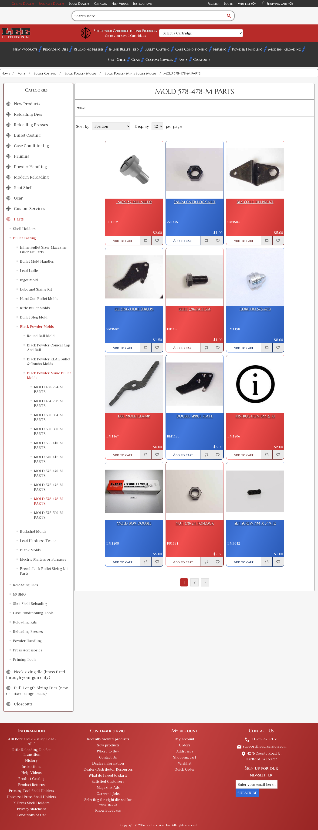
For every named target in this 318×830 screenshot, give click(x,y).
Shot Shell (116, 59)
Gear (135, 59)
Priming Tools (24, 659)
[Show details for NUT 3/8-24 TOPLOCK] (194, 491)
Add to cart (122, 240)
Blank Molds (30, 550)
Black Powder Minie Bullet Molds (49, 375)
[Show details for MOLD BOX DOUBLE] (134, 491)
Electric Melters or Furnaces (43, 559)
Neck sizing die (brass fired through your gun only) (35, 674)
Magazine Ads (108, 787)
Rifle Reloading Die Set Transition (31, 752)
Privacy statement (31, 808)
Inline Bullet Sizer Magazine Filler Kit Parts (43, 249)
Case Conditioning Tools (33, 612)
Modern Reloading (284, 49)
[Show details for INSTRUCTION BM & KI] (255, 384)
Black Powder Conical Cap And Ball (48, 347)
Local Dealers (79, 3)
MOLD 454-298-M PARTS (48, 403)
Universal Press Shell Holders (31, 796)
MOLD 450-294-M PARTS (48, 389)
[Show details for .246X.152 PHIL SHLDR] (134, 170)
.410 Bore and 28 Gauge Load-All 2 (31, 741)
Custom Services (159, 59)
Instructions (142, 3)
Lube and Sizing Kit (36, 289)
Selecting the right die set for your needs (108, 801)
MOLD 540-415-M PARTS (48, 459)
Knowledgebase (108, 810)
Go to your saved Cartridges (125, 35)
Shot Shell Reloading (30, 603)
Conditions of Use (31, 815)
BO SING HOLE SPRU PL (134, 309)
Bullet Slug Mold (33, 317)
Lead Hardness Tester (38, 540)
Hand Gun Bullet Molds (39, 298)
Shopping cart (184, 757)
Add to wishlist (157, 240)
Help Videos (120, 3)
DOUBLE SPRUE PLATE (194, 416)
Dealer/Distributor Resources (108, 769)
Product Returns (31, 784)
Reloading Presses (88, 49)
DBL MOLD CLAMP (134, 416)
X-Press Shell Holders (31, 802)
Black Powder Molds (37, 326)
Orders (184, 745)
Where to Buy (108, 751)
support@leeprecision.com (261, 746)
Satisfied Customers (108, 781)
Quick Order (185, 769)
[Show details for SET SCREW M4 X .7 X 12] (255, 491)
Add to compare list (145, 240)
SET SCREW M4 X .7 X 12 (255, 523)
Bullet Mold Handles (37, 261)
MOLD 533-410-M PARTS (48, 445)
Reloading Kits (25, 622)
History (31, 760)
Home (5, 73)
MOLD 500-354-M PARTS (48, 417)
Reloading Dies (55, 49)
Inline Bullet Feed (124, 49)
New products (108, 745)
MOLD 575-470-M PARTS (48, 473)
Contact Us (108, 757)
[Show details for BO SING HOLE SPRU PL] (134, 277)
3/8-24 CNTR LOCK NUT (195, 202)
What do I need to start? (108, 775)
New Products (25, 49)
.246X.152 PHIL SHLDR (134, 202)
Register (213, 3)
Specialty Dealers (51, 3)
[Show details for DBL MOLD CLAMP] (134, 384)
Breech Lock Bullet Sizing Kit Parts (44, 571)
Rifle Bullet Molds (35, 307)
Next (205, 582)
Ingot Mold (29, 280)
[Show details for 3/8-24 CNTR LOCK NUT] (194, 170)
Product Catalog (31, 778)
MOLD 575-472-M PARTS (48, 487)
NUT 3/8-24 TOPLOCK (195, 523)
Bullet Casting (157, 49)
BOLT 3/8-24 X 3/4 (194, 309)
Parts (183, 59)
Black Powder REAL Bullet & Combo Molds (48, 361)
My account (184, 739)
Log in (228, 3)
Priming (219, 49)
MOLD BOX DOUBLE (134, 523)
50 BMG (19, 594)
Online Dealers (23, 3)
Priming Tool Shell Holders (31, 790)
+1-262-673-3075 (261, 739)
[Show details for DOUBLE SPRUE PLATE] (194, 384)
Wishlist (184, 763)
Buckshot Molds (33, 531)
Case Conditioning (191, 49)
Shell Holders (24, 228)
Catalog (100, 3)
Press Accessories (27, 650)
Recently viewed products (108, 739)
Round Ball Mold (41, 335)
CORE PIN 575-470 (255, 309)
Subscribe (247, 792)
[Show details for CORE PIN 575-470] (255, 277)
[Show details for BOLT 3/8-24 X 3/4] (194, 277)
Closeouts (201, 59)
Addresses (184, 751)
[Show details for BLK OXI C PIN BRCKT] (255, 170)
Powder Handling (247, 49)
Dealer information (108, 763)
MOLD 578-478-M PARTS (48, 501)
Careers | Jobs (108, 793)
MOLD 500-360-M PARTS (48, 431)
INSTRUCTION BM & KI (255, 416)
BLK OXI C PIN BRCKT (255, 202)
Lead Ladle (29, 270)
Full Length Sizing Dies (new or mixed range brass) (37, 690)
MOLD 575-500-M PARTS (48, 515)
